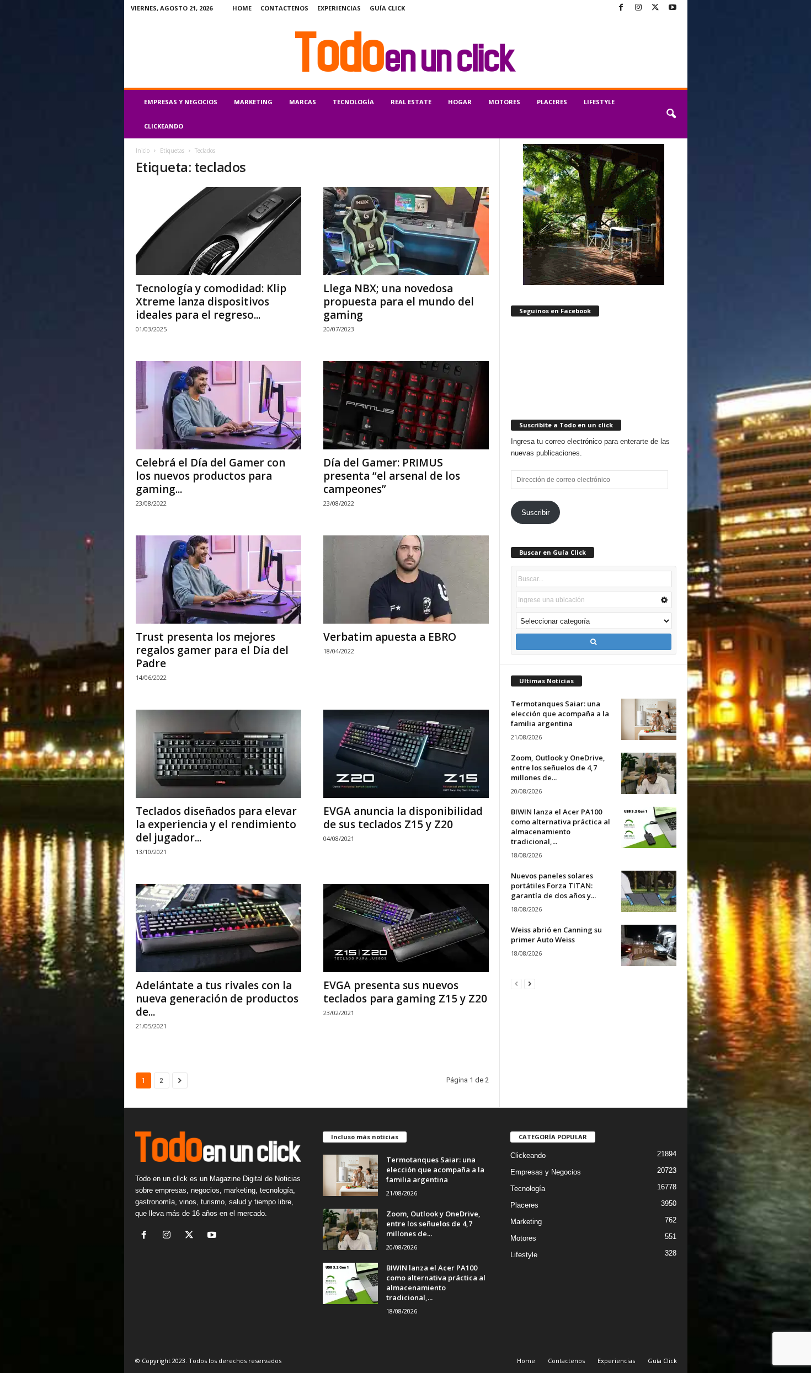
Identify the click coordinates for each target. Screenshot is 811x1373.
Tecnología (353, 102)
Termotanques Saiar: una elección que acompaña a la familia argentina (560, 713)
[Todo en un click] (405, 52)
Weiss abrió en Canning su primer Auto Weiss (556, 935)
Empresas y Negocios (180, 102)
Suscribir (535, 512)
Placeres (552, 102)
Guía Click (387, 8)
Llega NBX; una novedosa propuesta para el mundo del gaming (398, 301)
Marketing (253, 102)
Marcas (302, 102)
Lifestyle (599, 102)
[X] (655, 8)
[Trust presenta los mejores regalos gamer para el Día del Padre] (218, 579)
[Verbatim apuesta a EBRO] (406, 579)
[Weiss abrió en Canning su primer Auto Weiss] (648, 945)
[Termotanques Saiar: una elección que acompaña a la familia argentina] (648, 719)
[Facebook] (621, 8)
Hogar (460, 102)
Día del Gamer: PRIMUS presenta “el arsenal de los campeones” (391, 475)
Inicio (143, 150)
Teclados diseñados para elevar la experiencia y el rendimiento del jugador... (216, 824)
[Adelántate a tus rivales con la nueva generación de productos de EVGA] (218, 928)
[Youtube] (672, 8)
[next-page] (529, 983)
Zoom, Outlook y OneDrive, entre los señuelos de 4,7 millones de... (558, 767)
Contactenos (284, 8)
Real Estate (411, 102)
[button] (671, 114)
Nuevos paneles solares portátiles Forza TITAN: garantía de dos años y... (553, 885)
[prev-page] (516, 983)
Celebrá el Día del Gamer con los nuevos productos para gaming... (210, 475)
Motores (504, 102)
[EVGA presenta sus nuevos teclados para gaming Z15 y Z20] (406, 928)
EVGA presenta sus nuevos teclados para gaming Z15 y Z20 (405, 992)
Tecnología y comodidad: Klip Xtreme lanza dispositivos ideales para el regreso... (211, 301)
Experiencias (339, 8)
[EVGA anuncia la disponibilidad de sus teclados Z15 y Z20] (406, 754)
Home (242, 8)
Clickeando (163, 126)
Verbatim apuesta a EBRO (389, 637)
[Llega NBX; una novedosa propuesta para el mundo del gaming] (406, 231)
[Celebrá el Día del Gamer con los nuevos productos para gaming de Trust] (218, 405)
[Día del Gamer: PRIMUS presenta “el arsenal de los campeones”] (406, 405)
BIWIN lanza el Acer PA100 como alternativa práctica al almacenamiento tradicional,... (560, 826)
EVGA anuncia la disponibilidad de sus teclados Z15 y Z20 (403, 818)
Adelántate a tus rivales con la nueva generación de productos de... (217, 998)
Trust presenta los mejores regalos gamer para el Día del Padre (212, 650)
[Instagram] (638, 8)
